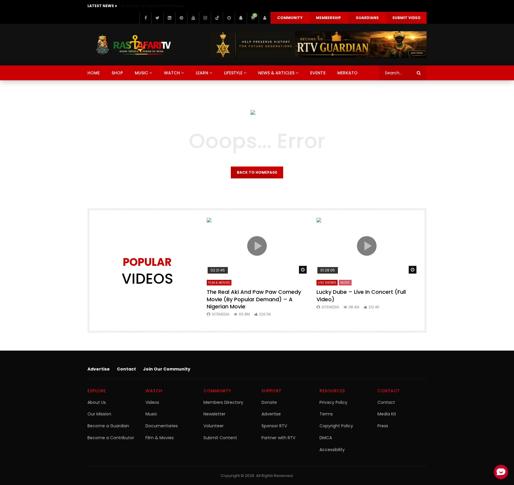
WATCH (172, 73)
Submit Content (220, 438)
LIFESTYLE (233, 73)
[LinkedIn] (169, 18)
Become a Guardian (108, 426)
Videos (152, 402)
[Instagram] (205, 18)
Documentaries (161, 426)
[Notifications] (241, 18)
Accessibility (332, 450)
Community (290, 17)
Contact (126, 369)
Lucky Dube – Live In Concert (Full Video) (361, 295)
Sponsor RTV (274, 426)
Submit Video (406, 17)
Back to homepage (257, 172)
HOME (93, 73)
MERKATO (347, 73)
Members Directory (223, 402)
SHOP (117, 73)
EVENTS (317, 73)
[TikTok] (217, 18)
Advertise (98, 369)
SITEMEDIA (220, 314)
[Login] (264, 18)
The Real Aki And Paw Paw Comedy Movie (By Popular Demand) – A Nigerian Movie (254, 299)
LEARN (202, 73)
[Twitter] (157, 18)
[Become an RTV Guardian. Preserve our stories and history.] (318, 44)
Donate (269, 402)
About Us (96, 402)
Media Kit (386, 414)
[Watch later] (229, 18)
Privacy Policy (333, 402)
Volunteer (213, 426)
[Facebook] (145, 18)
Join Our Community (166, 369)
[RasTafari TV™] (133, 44)
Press (382, 426)
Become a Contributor (110, 438)
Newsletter (214, 414)
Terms (326, 414)
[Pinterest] (181, 18)
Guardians (367, 17)
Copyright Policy (336, 426)
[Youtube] (193, 18)
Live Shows (327, 282)
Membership (328, 17)
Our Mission (99, 414)
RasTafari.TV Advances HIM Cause (152, 5)
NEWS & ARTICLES (276, 73)
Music (151, 414)
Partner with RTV (278, 438)
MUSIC (141, 73)
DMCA (325, 438)
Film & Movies (219, 282)
